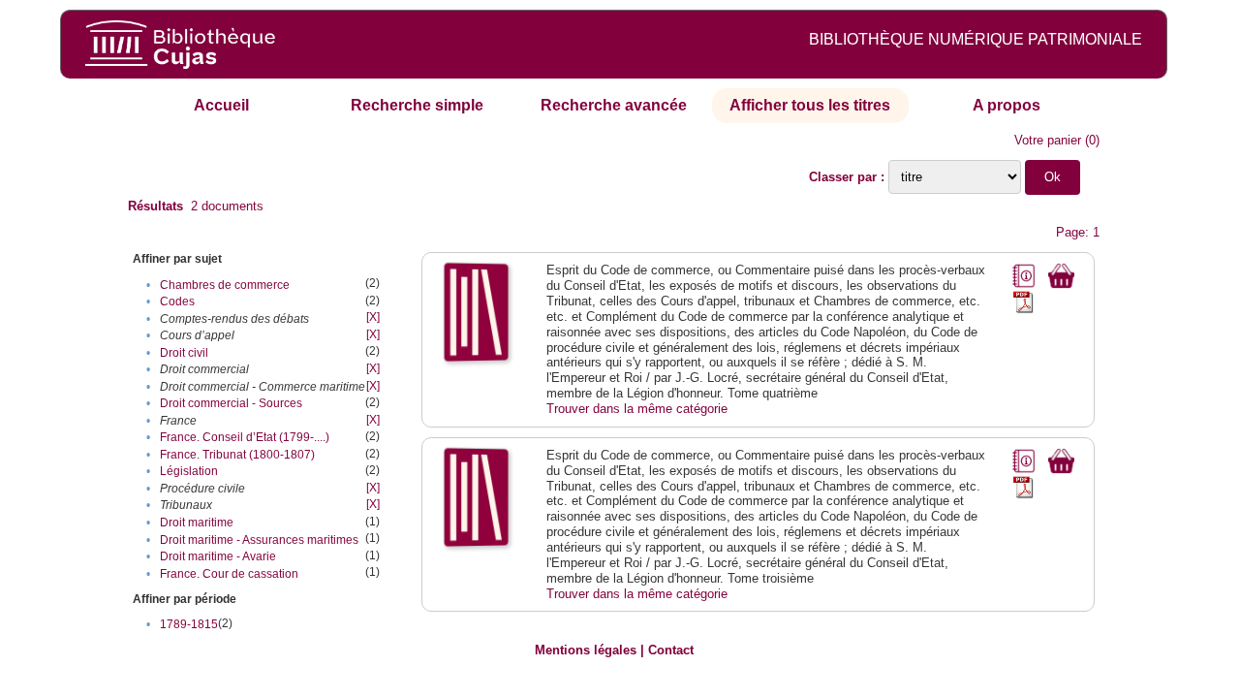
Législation (189, 471)
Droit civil (184, 353)
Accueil (221, 105)
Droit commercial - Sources (231, 403)
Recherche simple (417, 105)
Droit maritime (196, 522)
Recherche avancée (614, 105)
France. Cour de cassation (229, 574)
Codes (177, 301)
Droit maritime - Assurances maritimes (259, 540)
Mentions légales (585, 650)
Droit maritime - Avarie (218, 556)
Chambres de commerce (225, 285)
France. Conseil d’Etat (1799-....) (244, 437)
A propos (1006, 105)
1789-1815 (189, 624)
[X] (373, 317)
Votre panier (1047, 140)
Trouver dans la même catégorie (637, 408)
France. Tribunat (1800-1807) (237, 454)
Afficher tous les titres (809, 105)
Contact (671, 650)
